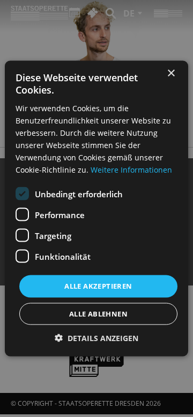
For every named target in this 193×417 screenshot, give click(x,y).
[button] (96, 338)
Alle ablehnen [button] (98, 313)
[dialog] (96, 208)
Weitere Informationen (131, 170)
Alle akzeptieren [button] (98, 286)
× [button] (171, 74)
